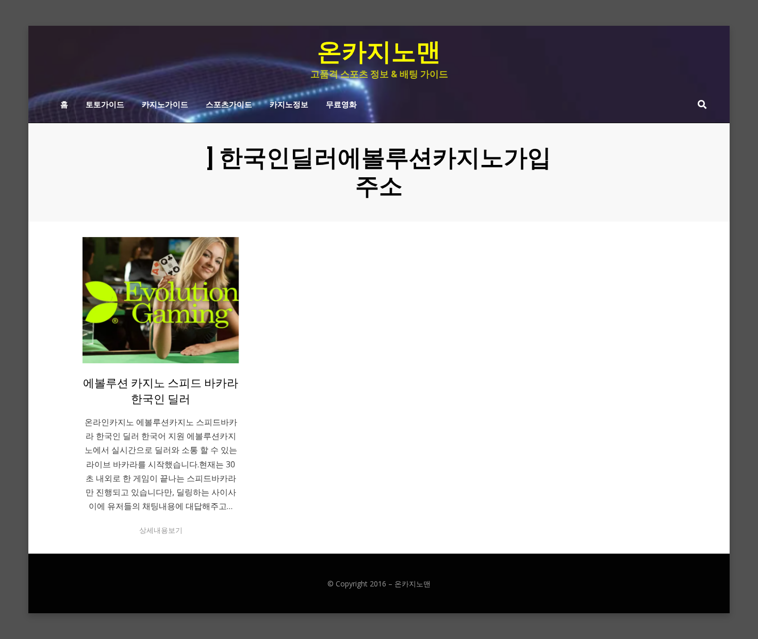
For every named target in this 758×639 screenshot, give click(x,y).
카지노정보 (289, 103)
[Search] (699, 104)
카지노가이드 (165, 103)
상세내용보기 (161, 530)
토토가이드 (105, 103)
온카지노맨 (379, 51)
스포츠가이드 (229, 103)
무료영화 (341, 103)
